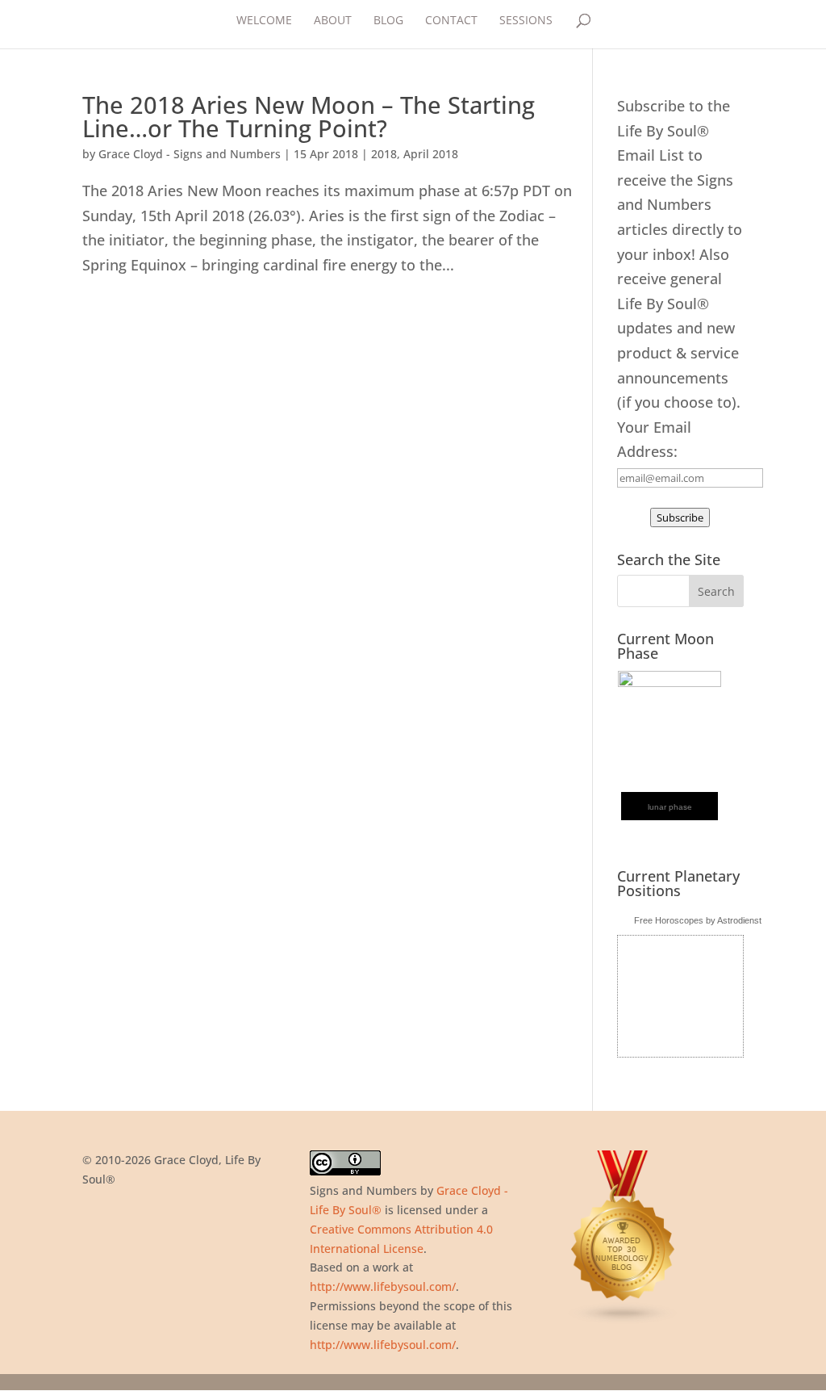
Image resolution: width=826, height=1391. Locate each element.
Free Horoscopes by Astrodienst (697, 920)
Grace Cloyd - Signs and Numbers (189, 153)
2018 (384, 153)
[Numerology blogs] (623, 1320)
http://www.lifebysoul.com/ (383, 1286)
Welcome (264, 21)
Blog (388, 21)
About (333, 21)
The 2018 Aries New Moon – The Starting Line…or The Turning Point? (308, 116)
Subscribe (680, 517)
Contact (451, 21)
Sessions (526, 21)
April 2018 (430, 153)
